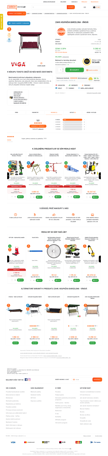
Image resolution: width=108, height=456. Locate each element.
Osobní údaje (98, 435)
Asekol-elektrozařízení (13, 419)
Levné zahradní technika (26, 353)
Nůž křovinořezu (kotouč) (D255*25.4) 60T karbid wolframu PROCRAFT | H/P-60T (54, 240)
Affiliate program (60, 420)
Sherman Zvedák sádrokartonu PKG (54, 155)
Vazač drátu (35, 237)
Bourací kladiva (85, 409)
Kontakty (74, 1)
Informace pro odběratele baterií (16, 413)
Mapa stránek (87, 435)
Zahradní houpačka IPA (73, 297)
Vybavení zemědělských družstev (90, 392)
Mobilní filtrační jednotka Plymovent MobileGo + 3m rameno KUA (91, 239)
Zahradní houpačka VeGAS (35, 297)
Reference (58, 410)
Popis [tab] (16, 112)
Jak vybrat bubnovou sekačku (89, 398)
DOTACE (33, 398)
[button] (20, 196)
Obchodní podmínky (12, 401)
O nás (57, 413)
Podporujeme (59, 395)
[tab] (54, 112)
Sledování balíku (36, 395)
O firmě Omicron (85, 395)
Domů (28, 13)
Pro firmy (63, 1)
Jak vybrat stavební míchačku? (89, 406)
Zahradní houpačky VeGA (94, 93)
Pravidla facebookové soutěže (15, 392)
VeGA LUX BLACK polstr (54, 297)
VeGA (99, 39)
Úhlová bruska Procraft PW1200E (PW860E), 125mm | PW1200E (72, 239)
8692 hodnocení (82, 78)
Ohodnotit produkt (38, 126)
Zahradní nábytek (49, 13)
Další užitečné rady (86, 424)
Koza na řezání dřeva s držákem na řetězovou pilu (35, 155)
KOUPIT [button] (21, 196)
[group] (16, 175)
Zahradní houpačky (62, 13)
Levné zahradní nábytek (39, 353)
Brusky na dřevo (85, 415)
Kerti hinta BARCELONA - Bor (63, 357)
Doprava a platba (36, 401)
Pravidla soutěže (11, 407)
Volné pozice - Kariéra (62, 403)
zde (70, 448)
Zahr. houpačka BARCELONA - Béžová (92, 297)
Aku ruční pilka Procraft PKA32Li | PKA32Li (16, 155)
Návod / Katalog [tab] (91, 112)
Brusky (82, 412)
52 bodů (96, 62)
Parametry (35, 112)
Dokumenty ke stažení (13, 395)
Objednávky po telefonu (13, 404)
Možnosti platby (36, 392)
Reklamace (9, 398)
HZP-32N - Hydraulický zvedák (16, 237)
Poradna (57, 392)
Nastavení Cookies (11, 422)
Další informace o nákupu (14, 425)
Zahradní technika (37, 13)
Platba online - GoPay (12, 416)
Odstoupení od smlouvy (13, 428)
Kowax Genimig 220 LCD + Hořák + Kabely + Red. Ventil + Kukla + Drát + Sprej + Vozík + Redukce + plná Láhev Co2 (91, 156)
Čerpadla (83, 418)
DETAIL (16, 342)
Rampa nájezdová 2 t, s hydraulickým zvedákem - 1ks (72, 155)
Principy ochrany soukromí (14, 410)
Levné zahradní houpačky (51, 353)
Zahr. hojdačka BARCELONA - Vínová (53, 355)
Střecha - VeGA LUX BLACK (15, 297)
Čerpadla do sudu (85, 421)
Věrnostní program (49, 1)
